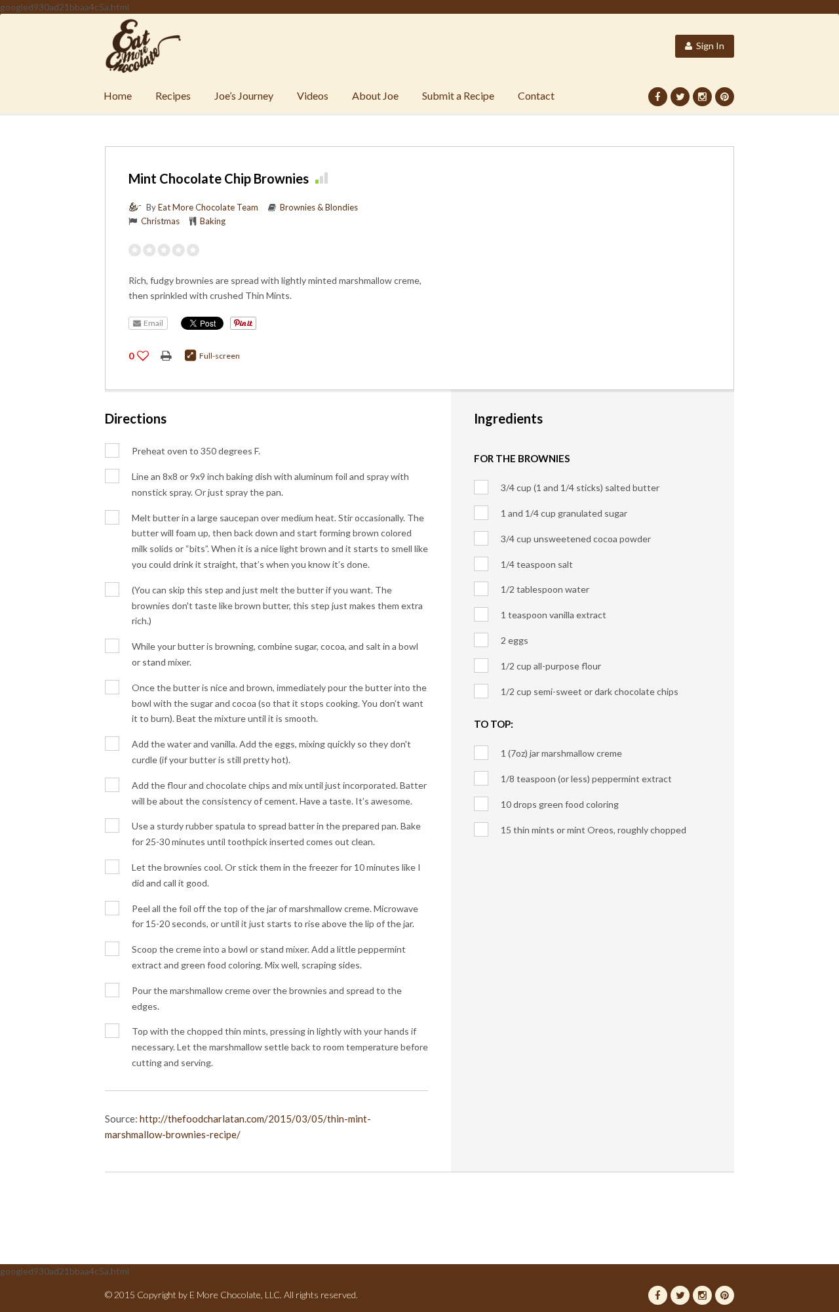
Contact (536, 95)
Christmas (160, 221)
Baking (212, 221)
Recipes (173, 95)
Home (118, 95)
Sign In (708, 45)
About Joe (375, 95)
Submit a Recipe (458, 95)
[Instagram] (702, 96)
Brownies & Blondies (319, 207)
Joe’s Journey (243, 95)
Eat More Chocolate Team (208, 207)
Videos (312, 95)
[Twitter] (680, 96)
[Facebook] (657, 96)
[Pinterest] (724, 96)
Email (152, 323)
